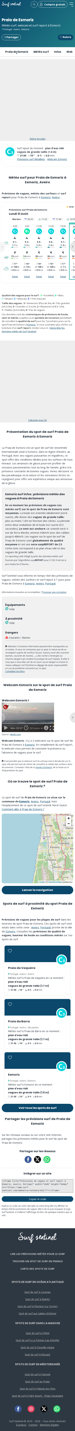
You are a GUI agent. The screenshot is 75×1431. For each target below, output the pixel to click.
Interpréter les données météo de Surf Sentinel (33, 329)
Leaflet (42, 881)
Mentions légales (49, 1424)
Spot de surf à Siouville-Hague (37, 1347)
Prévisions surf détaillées (31, 159)
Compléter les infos (15, 671)
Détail (15, 276)
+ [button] (69, 818)
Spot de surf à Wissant (37, 1354)
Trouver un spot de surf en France (37, 1261)
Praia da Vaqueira (21, 968)
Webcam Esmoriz (57, 159)
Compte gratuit (54, 4)
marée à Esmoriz (43, 767)
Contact (33, 1424)
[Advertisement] (37, 100)
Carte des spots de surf (37, 1268)
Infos (57, 52)
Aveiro (16, 29)
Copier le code (37, 1199)
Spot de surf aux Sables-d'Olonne (37, 1313)
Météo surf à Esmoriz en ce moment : (30, 1084)
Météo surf (41, 52)
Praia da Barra (19, 1021)
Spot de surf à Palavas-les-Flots (37, 1388)
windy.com (15, 734)
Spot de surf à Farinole (37, 1374)
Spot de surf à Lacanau (37, 1292)
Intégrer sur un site (37, 1173)
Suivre (66, 37)
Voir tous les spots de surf (38, 1108)
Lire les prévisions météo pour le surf (37, 1254)
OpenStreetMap (55, 881)
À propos (21, 1424)
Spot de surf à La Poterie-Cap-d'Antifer (37, 1340)
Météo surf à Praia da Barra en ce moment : (34, 1031)
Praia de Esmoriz (16, 52)
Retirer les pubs (37, 138)
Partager (12, 37)
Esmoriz (25, 29)
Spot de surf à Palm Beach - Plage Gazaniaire (37, 1395)
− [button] (69, 823)
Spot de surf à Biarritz (37, 1299)
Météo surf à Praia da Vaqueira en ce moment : (36, 978)
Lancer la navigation (37, 890)
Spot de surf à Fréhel (37, 1333)
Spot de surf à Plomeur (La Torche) (38, 1306)
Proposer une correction (54, 592)
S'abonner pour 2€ (37, 420)
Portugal (7, 29)
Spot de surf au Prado (37, 1381)
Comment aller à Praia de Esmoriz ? (23, 809)
